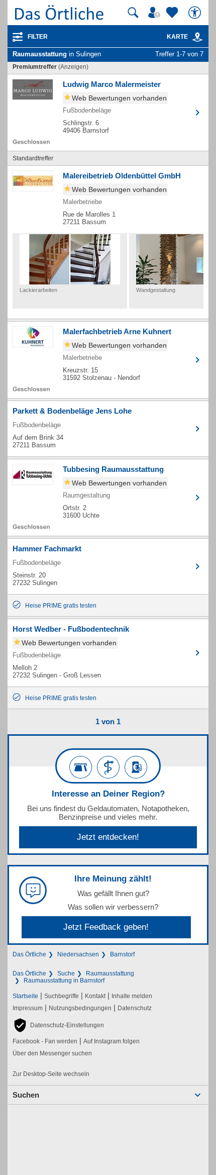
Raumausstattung (110, 973)
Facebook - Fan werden (45, 1041)
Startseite (25, 996)
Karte (177, 36)
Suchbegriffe (61, 996)
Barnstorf (122, 954)
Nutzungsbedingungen (80, 1008)
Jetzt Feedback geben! (106, 927)
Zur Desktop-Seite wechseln (51, 1074)
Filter (38, 36)
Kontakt (95, 996)
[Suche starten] (133, 12)
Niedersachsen (78, 954)
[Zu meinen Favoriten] (173, 12)
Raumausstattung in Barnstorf (64, 980)
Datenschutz (135, 1008)
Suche (66, 973)
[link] (197, 37)
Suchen (26, 1095)
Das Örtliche (29, 954)
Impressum (28, 1008)
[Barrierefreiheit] (195, 12)
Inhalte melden (132, 996)
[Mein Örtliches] (155, 12)
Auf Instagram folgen (111, 1041)
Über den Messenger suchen (52, 1053)
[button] (58, 1025)
